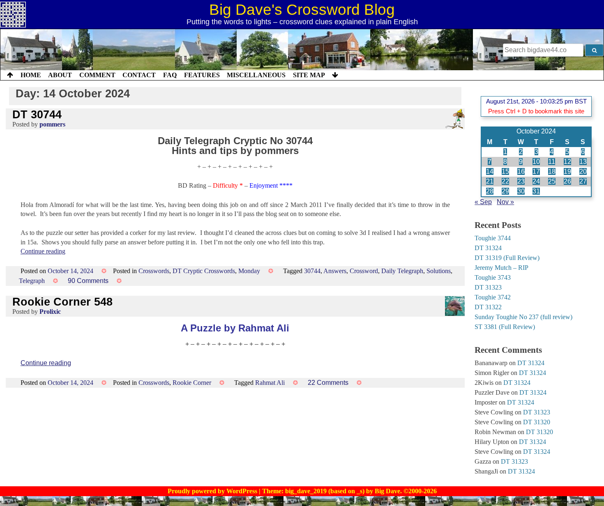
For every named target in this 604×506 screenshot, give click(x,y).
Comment (97, 74)
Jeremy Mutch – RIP (501, 267)
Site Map (309, 74)
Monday (249, 270)
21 (489, 181)
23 (521, 181)
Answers (334, 270)
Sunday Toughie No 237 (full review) (523, 316)
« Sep (483, 201)
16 (521, 171)
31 (536, 191)
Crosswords (153, 270)
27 (583, 181)
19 (567, 171)
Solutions (438, 270)
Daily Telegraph (402, 270)
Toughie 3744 (493, 238)
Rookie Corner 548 (62, 301)
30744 (312, 270)
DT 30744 (37, 114)
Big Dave (387, 491)
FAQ (170, 74)
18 (552, 171)
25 (552, 181)
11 (551, 161)
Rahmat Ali (270, 382)
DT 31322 (488, 307)
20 (583, 171)
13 (583, 161)
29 (505, 191)
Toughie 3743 (493, 277)
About (60, 74)
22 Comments (328, 382)
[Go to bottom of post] (335, 75)
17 (536, 171)
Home (31, 74)
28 (489, 191)
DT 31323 (488, 287)
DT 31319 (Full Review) (507, 257)
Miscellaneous (256, 74)
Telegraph (32, 280)
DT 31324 (488, 247)
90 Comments (88, 280)
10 (536, 161)
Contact (139, 74)
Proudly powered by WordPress (213, 491)
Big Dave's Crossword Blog (302, 9)
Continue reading (43, 251)
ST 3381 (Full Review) (505, 326)
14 (489, 171)
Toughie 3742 (493, 297)
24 (536, 181)
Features (202, 74)
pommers (52, 124)
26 (567, 181)
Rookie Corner (192, 382)
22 (505, 181)
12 (567, 161)
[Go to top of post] (10, 75)
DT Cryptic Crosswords (204, 270)
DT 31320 (536, 422)
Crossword (364, 270)
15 (505, 171)
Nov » (505, 201)
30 (521, 191)
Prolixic (50, 311)
